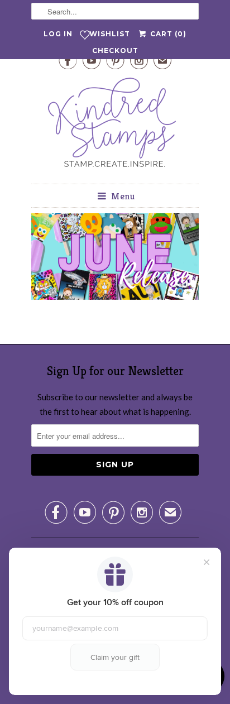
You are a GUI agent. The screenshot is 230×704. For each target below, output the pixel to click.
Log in (58, 34)
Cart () (167, 34)
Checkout (115, 50)
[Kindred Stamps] (115, 125)
